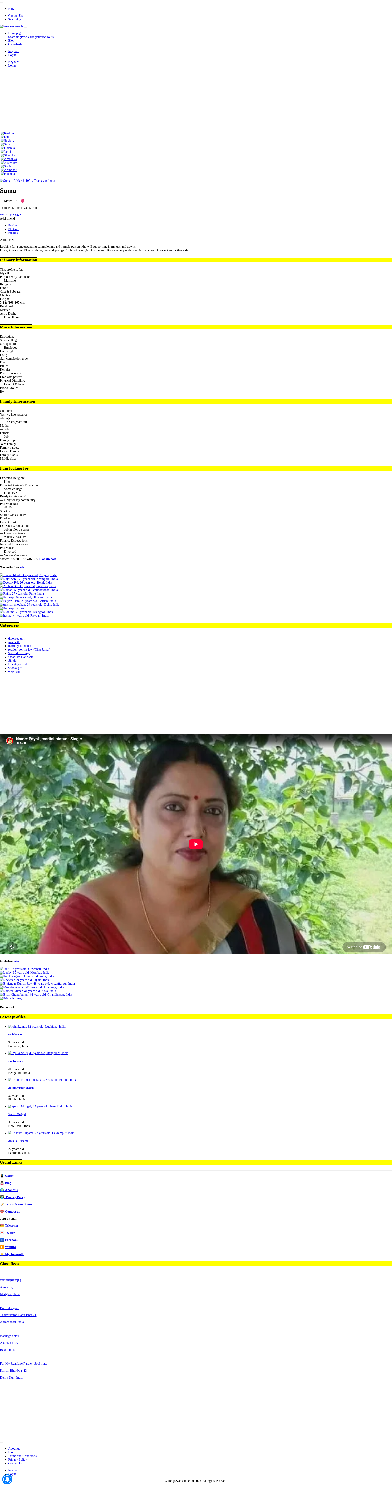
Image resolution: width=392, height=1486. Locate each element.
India (21, 567)
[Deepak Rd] (26, 582)
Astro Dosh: (8, 313)
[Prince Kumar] (11, 998)
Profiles (26, 37)
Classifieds (15, 44)
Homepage (15, 33)
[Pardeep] (26, 597)
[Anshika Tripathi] (41, 1133)
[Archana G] (28, 586)
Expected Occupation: (14, 525)
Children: (6, 410)
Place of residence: (12, 373)
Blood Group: (9, 388)
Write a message (10, 214)
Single (12, 660)
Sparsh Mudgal (17, 1114)
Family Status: (9, 455)
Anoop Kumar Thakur (21, 1087)
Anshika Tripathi (18, 1140)
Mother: (5, 425)
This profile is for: (11, 269)
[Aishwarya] (9, 162)
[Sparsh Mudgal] (40, 1106)
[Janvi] (6, 151)
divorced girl (16, 638)
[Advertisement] (196, 99)
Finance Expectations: (14, 540)
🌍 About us (9, 1190)
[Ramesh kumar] (28, 991)
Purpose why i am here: (15, 277)
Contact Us (15, 15)
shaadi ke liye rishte (20, 657)
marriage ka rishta (19, 646)
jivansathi (14, 642)
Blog (11, 8)
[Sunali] (6, 144)
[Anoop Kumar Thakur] (42, 1079)
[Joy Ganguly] (38, 1053)
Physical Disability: (12, 380)
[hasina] (24, 615)
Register (13, 51)
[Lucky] (24, 972)
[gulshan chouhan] (29, 604)
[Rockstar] (25, 980)
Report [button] (51, 559)
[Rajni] (22, 593)
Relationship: (8, 306)
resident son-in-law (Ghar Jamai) (29, 649)
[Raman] (29, 590)
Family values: (9, 447)
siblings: (5, 418)
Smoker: (5, 511)
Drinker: (5, 518)
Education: (7, 336)
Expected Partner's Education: (19, 485)
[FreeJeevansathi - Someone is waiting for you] (12, 26)
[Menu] (1, 2)
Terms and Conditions (22, 1456)
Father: (4, 433)
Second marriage (19, 653)
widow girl (15, 668)
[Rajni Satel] (29, 579)
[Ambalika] (9, 159)
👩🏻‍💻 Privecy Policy (12, 1197)
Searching (14, 19)
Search (9, 1175)
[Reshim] (7, 133)
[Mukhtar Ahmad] (32, 987)
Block (43, 559)
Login (12, 55)
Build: (4, 366)
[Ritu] (5, 137)
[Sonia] (6, 166)
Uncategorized (17, 664)
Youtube (10, 1247)
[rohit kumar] (37, 1026)
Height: (5, 299)
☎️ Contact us (10, 1211)
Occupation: (8, 344)
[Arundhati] (9, 170)
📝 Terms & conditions (16, 1204)
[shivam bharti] (28, 575)
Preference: (7, 548)
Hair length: (7, 351)
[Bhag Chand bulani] (36, 994)
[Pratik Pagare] (27, 976)
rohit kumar (15, 1034)
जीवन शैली (14, 671)
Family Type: (8, 440)
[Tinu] (24, 969)
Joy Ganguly (15, 1060)
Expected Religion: (12, 478)
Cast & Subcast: (10, 291)
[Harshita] (8, 148)
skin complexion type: (14, 358)
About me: (7, 239)
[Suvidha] (8, 140)
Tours (50, 37)
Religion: (6, 284)
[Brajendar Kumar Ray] (37, 983)
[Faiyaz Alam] (28, 601)
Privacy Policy (17, 1459)
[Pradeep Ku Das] (12, 608)
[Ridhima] (27, 612)
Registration (38, 37)
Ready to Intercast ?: (13, 496)
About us (14, 1448)
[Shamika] (8, 155)
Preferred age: (9, 503)
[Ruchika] (8, 173)
